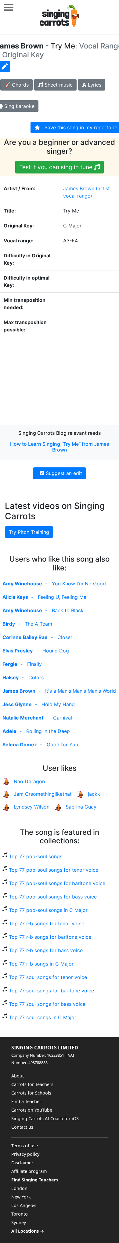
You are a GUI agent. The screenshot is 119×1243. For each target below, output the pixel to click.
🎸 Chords (16, 85)
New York (21, 1197)
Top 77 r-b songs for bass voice (46, 950)
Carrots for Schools (31, 1093)
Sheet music (58, 85)
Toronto (19, 1214)
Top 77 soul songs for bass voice (47, 1004)
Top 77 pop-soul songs (35, 856)
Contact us (22, 1127)
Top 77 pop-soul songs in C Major (48, 910)
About (17, 1076)
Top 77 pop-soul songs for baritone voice (57, 883)
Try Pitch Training (29, 532)
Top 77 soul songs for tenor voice (48, 977)
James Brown (78, 188)
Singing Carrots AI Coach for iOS (45, 1118)
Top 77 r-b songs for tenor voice (46, 923)
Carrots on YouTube (31, 1110)
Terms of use (24, 1145)
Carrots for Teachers (32, 1084)
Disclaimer (22, 1163)
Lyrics (93, 85)
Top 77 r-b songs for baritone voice (50, 937)
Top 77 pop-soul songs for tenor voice (53, 870)
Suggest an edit (63, 473)
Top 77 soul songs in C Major (42, 1017)
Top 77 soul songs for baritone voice (51, 991)
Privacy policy (25, 1154)
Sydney (18, 1222)
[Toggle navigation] (8, 7)
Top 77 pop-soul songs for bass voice (53, 897)
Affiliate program (29, 1171)
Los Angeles (23, 1205)
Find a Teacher (26, 1101)
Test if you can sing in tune (56, 167)
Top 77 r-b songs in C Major (41, 964)
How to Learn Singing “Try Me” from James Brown (59, 447)
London (19, 1188)
